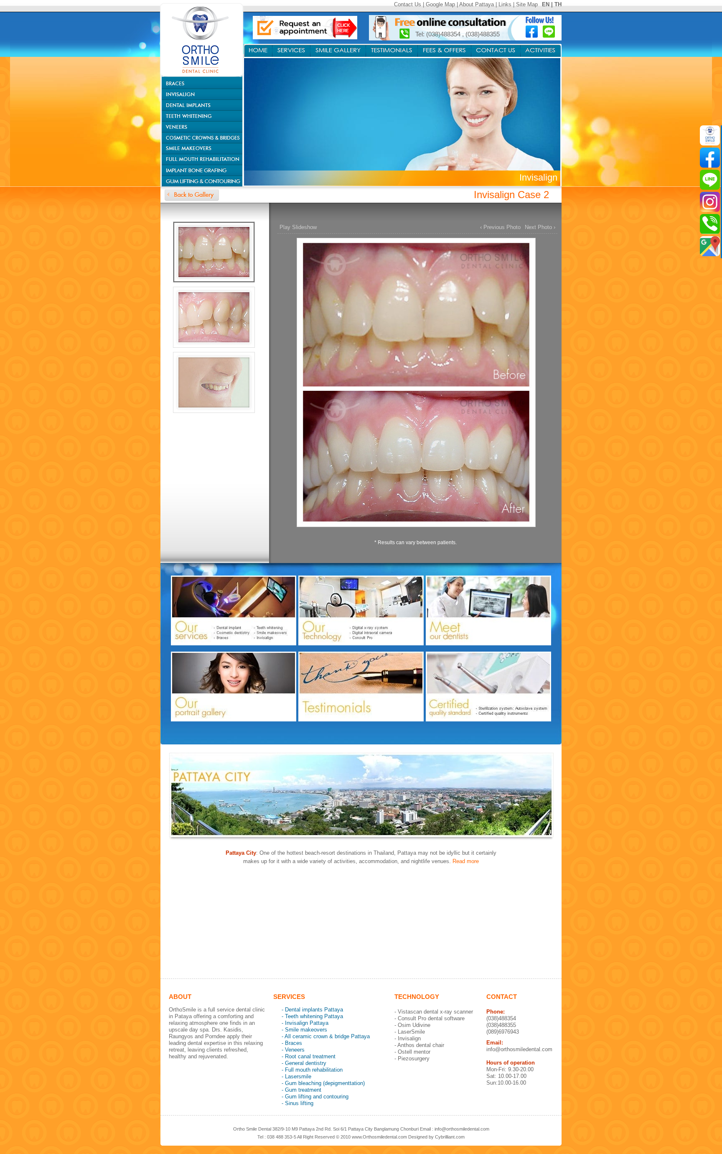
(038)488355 (482, 34)
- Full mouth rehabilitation (312, 1070)
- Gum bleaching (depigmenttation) (323, 1083)
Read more (466, 861)
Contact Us (407, 4)
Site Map (527, 4)
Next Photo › (540, 227)
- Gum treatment (301, 1090)
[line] (710, 180)
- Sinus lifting (297, 1103)
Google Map (440, 4)
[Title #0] (415, 388)
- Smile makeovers (304, 1030)
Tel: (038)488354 (438, 34)
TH (558, 4)
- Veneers (293, 1050)
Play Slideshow (298, 227)
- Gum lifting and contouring (315, 1096)
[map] (710, 246)
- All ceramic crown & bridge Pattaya (326, 1036)
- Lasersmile (296, 1076)
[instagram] (710, 202)
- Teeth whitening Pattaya (312, 1016)
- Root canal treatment (309, 1056)
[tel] (710, 224)
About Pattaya (476, 4)
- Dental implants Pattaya (312, 1009)
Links (504, 4)
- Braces (292, 1043)
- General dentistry (304, 1063)
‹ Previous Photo (500, 227)
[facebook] (710, 158)
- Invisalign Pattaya (305, 1023)
